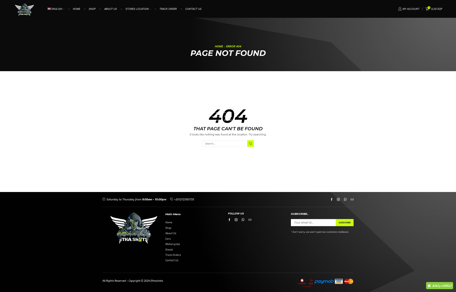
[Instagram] (338, 199)
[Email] (352, 199)
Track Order (168, 8)
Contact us (193, 8)
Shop (92, 8)
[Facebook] (331, 199)
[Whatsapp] (345, 199)
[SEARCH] (250, 143)
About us (110, 8)
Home (76, 8)
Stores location (137, 8)
